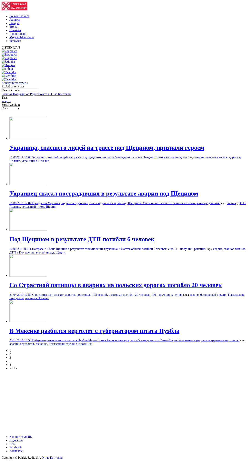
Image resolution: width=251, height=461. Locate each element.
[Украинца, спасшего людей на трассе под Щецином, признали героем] (28, 138)
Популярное (21, 94)
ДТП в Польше (19, 252)
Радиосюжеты (40, 94)
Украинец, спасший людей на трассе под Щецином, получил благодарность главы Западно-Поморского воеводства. (110, 157)
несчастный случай (62, 343)
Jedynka (14, 19)
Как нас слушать (20, 436)
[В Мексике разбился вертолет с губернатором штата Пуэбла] (28, 321)
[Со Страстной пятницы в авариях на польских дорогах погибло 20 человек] (28, 275)
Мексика (41, 343)
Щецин (51, 206)
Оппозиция (84, 343)
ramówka (15, 40)
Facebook (15, 447)
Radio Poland (17, 33)
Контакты (64, 94)
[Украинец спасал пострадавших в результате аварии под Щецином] (28, 184)
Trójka (13, 26)
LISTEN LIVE (11, 47)
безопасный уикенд (213, 294)
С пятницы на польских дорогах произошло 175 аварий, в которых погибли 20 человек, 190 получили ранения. (107, 294)
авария (6, 101)
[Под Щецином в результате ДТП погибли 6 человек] (28, 229)
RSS (12, 443)
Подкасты (16, 440)
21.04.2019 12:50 (20, 294)
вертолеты (27, 343)
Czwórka (15, 30)
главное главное (216, 157)
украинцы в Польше (35, 161)
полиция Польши (37, 298)
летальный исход (33, 206)
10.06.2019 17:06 (20, 203)
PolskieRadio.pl (19, 16)
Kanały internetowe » (15, 82)
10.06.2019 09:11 (20, 249)
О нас (54, 94)
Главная (7, 94)
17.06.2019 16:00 (20, 157)
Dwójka (14, 23)
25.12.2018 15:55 (20, 340)
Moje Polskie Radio (21, 37)
